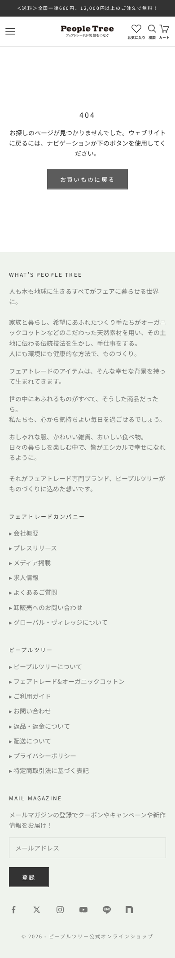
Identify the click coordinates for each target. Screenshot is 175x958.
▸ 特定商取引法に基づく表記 (49, 770)
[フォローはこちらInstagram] (60, 909)
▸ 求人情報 (24, 577)
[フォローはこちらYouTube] (83, 909)
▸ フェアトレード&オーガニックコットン (67, 681)
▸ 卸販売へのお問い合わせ (46, 607)
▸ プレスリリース (33, 547)
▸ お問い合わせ (30, 710)
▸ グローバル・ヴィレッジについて (58, 622)
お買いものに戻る (87, 179)
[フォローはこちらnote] (130, 910)
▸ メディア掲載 (30, 562)
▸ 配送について (30, 740)
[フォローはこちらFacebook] (13, 909)
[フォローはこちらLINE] (106, 909)
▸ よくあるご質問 (33, 592)
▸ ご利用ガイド (30, 696)
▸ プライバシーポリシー (42, 755)
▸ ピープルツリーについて (45, 666)
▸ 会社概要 (24, 532)
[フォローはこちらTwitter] (36, 909)
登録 (29, 877)
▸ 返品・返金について (39, 726)
